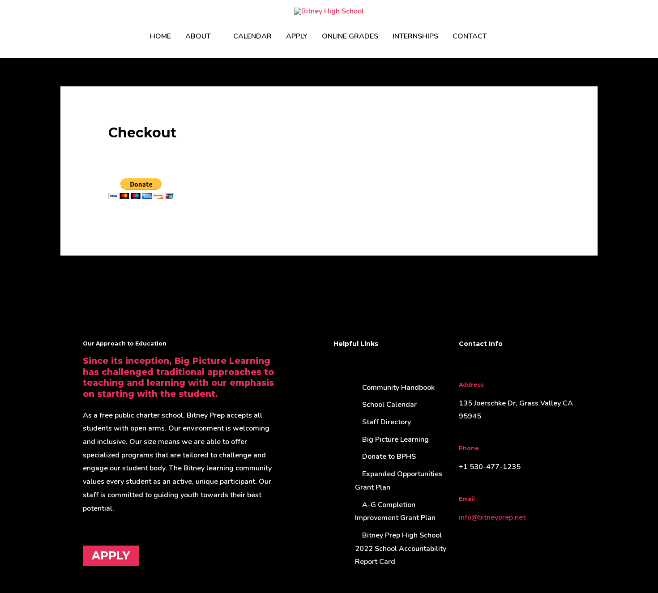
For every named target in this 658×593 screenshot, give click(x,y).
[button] (504, 36)
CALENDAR (252, 36)
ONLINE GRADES (350, 36)
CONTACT (470, 36)
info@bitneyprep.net (492, 517)
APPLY (297, 36)
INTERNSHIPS (415, 36)
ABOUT (198, 36)
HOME (160, 36)
